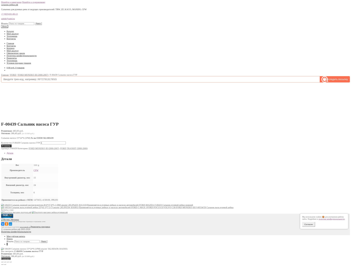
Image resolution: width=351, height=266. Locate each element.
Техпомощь (12, 36)
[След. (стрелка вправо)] (5, 264)
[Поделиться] (5, 261)
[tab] (178, 153)
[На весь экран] (8, 261)
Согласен (308, 224)
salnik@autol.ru (8, 19)
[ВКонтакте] (2, 224)
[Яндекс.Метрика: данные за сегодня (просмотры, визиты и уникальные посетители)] (10, 219)
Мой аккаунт (13, 34)
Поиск (38, 24)
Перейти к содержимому (33, 2)
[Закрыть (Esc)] (2, 261)
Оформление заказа (16, 53)
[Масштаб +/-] (10, 261)
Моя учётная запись (16, 236)
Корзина (10, 48)
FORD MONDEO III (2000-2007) (33, 75)
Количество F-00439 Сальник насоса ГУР (20, 143)
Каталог (10, 31)
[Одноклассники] (6, 224)
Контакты (11, 39)
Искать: (4, 23)
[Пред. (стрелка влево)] (2, 264)
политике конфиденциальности (332, 219)
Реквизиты (12, 58)
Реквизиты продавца (40, 227)
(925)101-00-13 (9, 14)
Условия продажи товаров (19, 63)
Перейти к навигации (11, 2)
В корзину (6, 146)
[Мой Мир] (10, 224)
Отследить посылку (336, 79)
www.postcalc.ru (25, 227)
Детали (10, 153)
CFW (36, 170)
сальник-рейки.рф (9, 5)
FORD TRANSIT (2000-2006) (74, 148)
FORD (13, 75)
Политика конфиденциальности (22, 56)
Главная (10, 43)
